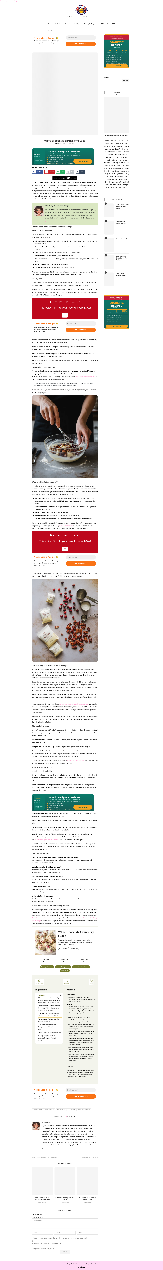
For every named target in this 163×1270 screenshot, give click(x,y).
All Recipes (58, 24)
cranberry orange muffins (75, 760)
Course (67, 24)
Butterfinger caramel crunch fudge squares (74, 704)
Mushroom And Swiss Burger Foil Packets (121, 258)
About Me (100, 24)
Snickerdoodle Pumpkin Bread (121, 222)
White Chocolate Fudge (84, 1109)
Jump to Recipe (60, 178)
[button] (61, 995)
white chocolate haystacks (85, 376)
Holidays (77, 24)
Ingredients (40, 983)
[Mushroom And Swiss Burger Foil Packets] (109, 262)
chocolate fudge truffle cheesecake (47, 840)
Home (50, 24)
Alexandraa (64, 143)
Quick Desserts (71, 1109)
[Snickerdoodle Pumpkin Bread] (109, 228)
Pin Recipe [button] (74, 948)
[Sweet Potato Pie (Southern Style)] (65, 1181)
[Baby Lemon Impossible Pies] (109, 279)
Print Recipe (73, 178)
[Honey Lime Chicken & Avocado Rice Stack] (109, 210)
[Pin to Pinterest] (73, 1116)
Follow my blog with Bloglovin (10, 1)
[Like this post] (67, 1116)
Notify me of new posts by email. (43, 1248)
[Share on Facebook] (69, 1116)
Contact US (111, 24)
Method (66, 983)
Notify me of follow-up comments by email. (46, 1243)
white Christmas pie (66, 526)
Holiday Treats (61, 1109)
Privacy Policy (89, 24)
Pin (65, 315)
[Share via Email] (74, 1116)
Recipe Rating (37, 1214)
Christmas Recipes (38, 1109)
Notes (91, 983)
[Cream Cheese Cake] (109, 245)
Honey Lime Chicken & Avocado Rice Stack (122, 206)
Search (106, 78)
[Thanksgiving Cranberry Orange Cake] (87, 1181)
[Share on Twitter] (71, 1116)
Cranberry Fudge (49, 1109)
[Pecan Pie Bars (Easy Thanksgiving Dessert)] (42, 1181)
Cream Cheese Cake (122, 239)
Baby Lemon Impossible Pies (121, 274)
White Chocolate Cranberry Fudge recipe (45, 918)
